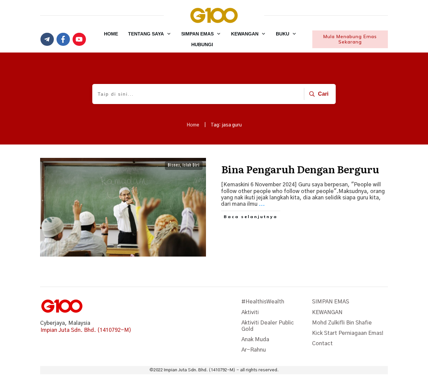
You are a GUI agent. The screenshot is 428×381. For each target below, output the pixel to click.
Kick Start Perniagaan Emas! (348, 333)
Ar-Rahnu (253, 350)
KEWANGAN (327, 312)
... (262, 204)
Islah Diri (191, 165)
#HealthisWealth (262, 301)
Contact (322, 343)
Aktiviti (250, 312)
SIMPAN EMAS (330, 301)
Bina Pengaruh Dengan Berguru (300, 169)
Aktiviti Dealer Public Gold (267, 326)
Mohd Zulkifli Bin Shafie (342, 322)
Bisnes (174, 165)
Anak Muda (255, 339)
